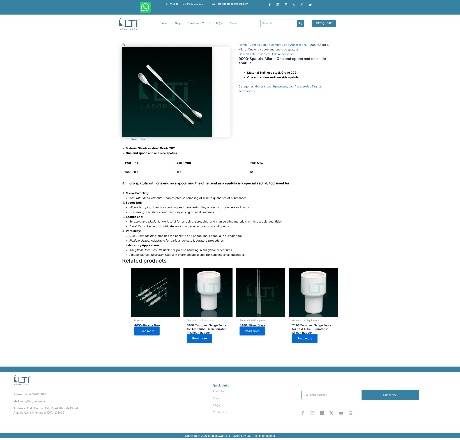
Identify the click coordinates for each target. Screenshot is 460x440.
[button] (176, 44)
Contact (234, 23)
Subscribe (390, 395)
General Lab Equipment (265, 45)
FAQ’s (218, 23)
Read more (147, 331)
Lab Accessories (295, 45)
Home (163, 23)
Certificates (194, 23)
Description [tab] (138, 139)
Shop (178, 23)
